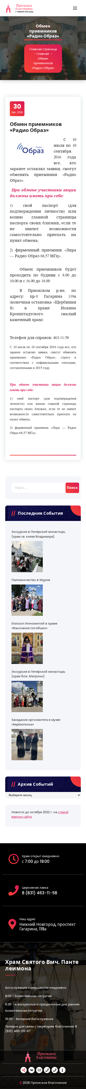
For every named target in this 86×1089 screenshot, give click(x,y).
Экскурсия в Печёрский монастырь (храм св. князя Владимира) (38, 534)
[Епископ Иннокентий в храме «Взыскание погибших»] (27, 648)
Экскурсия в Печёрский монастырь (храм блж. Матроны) (38, 674)
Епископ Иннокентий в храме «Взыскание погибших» (34, 625)
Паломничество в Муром (30, 580)
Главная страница (43, 49)
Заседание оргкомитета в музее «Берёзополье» (35, 722)
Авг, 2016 (17, 108)
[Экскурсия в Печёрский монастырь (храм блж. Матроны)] (27, 696)
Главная (43, 53)
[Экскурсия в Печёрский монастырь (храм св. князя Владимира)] (27, 556)
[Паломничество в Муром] (27, 600)
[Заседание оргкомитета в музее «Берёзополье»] (27, 744)
